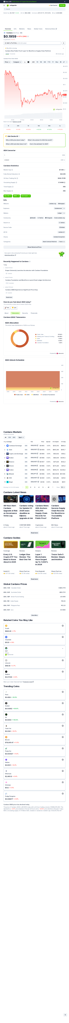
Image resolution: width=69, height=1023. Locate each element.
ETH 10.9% (48, 13)
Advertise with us (9, 255)
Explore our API (17, 121)
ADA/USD (33, 445)
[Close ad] (63, 648)
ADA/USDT (34, 449)
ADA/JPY (33, 473)
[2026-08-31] (60, 62)
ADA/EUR (33, 465)
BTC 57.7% (41, 13)
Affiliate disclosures (9, 434)
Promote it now (27, 682)
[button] (34, 52)
